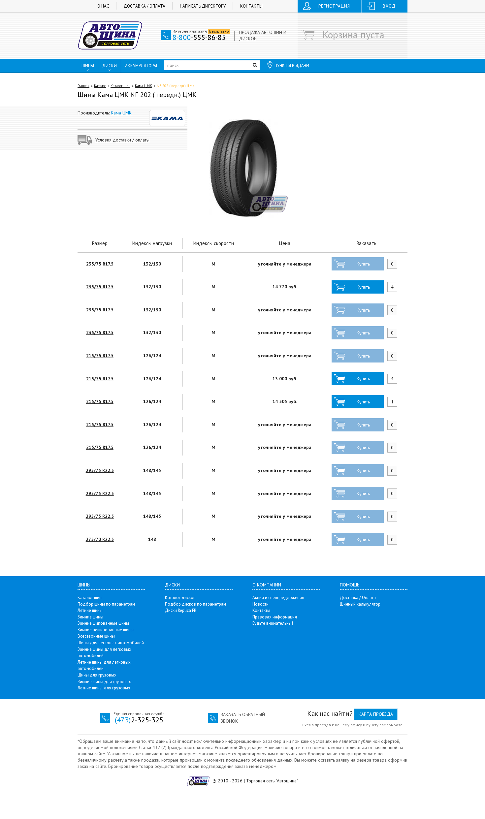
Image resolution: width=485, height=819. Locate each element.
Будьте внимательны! (272, 623)
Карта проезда (376, 714)
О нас (103, 6)
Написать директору (203, 6)
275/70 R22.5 (100, 539)
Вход (389, 6)
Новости (260, 604)
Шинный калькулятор (360, 604)
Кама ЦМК (143, 85)
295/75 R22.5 (100, 470)
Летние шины (90, 610)
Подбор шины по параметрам (106, 604)
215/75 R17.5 (99, 356)
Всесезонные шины (96, 636)
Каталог (100, 85)
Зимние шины (90, 617)
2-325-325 (139, 719)
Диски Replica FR (180, 610)
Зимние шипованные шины (103, 623)
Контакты (251, 6)
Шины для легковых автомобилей (111, 643)
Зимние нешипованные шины (106, 630)
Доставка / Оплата (144, 6)
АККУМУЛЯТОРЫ (141, 66)
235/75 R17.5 (99, 264)
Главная (83, 85)
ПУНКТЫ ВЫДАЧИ (292, 65)
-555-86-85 (199, 37)
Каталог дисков (180, 597)
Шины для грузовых (97, 675)
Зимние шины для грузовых (104, 681)
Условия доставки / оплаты (122, 140)
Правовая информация (274, 617)
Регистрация (334, 6)
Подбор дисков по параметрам (195, 604)
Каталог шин (120, 85)
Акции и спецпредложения (278, 597)
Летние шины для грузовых (104, 688)
